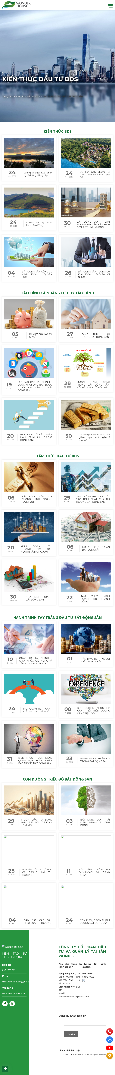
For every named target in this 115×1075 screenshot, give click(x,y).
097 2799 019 (8, 970)
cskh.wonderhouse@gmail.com (17, 981)
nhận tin (71, 1034)
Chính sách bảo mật (69, 1050)
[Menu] (110, 5)
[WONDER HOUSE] (15, 5)
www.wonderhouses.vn (13, 993)
